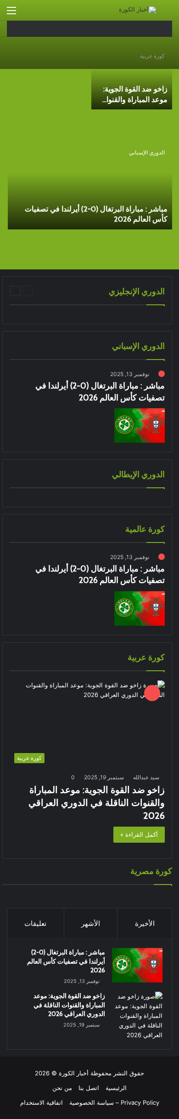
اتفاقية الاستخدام (41, 1102)
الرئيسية (116, 1087)
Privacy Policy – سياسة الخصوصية (114, 1102)
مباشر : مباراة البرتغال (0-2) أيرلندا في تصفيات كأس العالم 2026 (66, 961)
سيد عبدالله (146, 777)
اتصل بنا (88, 1087)
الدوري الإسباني (147, 152)
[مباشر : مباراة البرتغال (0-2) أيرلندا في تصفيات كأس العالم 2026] (90, 186)
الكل (90, 290)
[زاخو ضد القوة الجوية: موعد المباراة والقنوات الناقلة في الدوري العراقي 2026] (131, 77)
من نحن (62, 1087)
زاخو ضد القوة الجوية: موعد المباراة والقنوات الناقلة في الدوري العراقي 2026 (96, 802)
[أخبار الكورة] (137, 10)
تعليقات (35, 923)
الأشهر (90, 923)
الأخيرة (145, 923)
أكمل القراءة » (139, 834)
